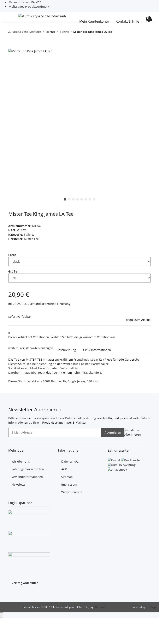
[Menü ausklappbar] (8, 17)
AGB (64, 469)
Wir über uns (21, 461)
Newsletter (19, 484)
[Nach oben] (1, 615)
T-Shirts (29, 234)
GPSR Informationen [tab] (97, 350)
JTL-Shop (151, 607)
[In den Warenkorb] (11, 46)
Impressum (69, 484)
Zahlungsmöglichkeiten (28, 469)
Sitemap (67, 477)
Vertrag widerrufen (25, 583)
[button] (75, 17)
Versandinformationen (27, 477)
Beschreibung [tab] (66, 350)
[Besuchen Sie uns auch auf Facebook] (11, 593)
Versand (100, 607)
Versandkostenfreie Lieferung (49, 304)
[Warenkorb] (149, 19)
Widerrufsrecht (71, 492)
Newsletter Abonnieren (132, 432)
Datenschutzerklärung (80, 418)
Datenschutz (70, 461)
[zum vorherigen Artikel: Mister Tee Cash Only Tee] (115, 32)
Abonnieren (113, 432)
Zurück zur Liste (18, 32)
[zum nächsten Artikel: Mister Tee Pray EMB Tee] (123, 32)
